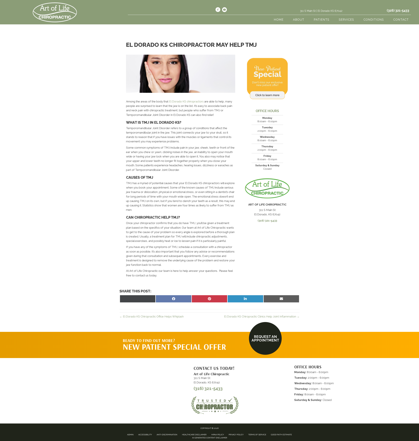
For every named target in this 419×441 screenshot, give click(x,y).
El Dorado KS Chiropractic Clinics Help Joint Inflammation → (262, 316)
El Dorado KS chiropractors (186, 101)
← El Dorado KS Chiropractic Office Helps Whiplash (151, 316)
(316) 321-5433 (398, 10)
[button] (265, 338)
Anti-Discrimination (167, 434)
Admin (130, 434)
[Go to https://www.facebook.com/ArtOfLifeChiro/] (217, 10)
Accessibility (145, 434)
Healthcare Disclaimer (194, 434)
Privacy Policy (236, 434)
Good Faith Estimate (281, 434)
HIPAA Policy (217, 434)
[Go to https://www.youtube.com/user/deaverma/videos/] (224, 10)
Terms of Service (257, 434)
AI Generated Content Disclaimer (209, 438)
